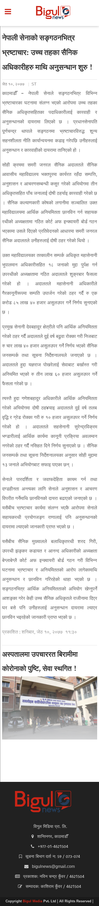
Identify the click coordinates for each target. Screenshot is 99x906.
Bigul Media (33, 901)
